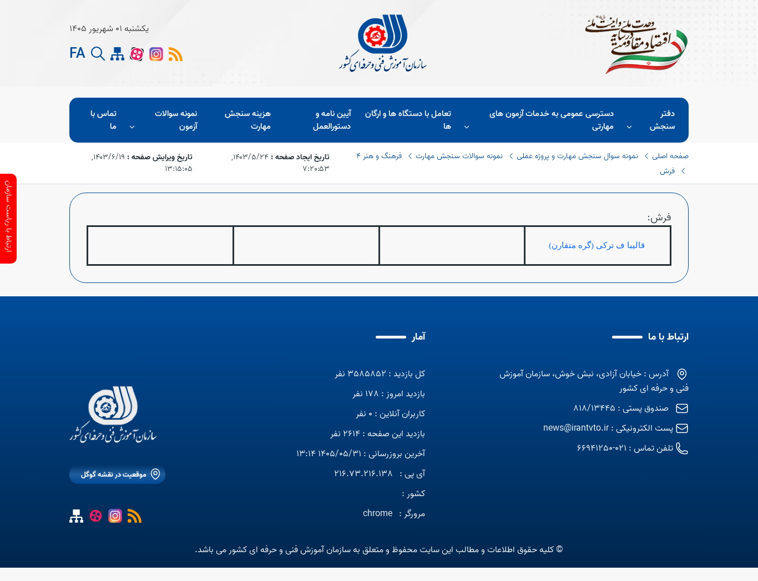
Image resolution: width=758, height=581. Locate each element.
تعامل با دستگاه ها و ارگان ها (408, 120)
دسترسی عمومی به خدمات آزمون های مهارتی (551, 120)
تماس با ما (103, 120)
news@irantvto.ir (576, 428)
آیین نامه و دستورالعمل (332, 120)
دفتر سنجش (662, 120)
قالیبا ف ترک (625, 245)
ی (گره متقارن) (576, 245)
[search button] (98, 54)
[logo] (384, 43)
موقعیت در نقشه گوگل (113, 475)
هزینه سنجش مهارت (248, 120)
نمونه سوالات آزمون (176, 120)
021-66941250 (601, 448)
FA (77, 54)
